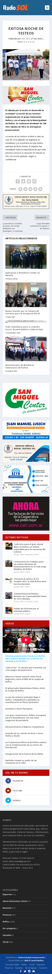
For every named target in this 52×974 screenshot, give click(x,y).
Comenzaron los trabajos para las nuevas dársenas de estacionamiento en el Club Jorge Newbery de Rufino (30, 565)
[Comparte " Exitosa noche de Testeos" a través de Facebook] (18, 181)
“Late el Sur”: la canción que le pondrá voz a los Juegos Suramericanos (25, 668)
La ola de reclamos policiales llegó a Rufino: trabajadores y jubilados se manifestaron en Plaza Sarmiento (22, 699)
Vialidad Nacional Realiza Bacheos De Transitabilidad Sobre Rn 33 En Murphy (30, 596)
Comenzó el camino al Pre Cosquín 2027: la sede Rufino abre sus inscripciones (30, 581)
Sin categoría (9, 928)
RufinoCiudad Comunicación (31, 957)
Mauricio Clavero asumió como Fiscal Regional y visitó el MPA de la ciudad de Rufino (24, 679)
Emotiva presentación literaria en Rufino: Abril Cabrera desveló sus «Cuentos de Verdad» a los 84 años (25, 658)
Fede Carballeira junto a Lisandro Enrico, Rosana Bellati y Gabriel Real (24, 328)
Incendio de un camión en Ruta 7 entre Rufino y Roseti (24, 734)
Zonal (35, 601)
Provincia (29, 601)
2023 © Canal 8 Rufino (34, 960)
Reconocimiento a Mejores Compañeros (24, 727)
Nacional (7, 908)
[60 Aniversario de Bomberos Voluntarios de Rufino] (26, 349)
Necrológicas (31, 968)
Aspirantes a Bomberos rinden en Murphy (22, 274)
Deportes (29, 554)
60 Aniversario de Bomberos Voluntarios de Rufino (19, 366)
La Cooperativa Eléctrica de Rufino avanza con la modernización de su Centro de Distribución (25, 745)
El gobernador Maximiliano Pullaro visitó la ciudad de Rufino (25, 689)
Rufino (20, 41)
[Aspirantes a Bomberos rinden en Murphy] (26, 256)
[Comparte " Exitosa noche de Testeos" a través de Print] (34, 181)
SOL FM (25, 38)
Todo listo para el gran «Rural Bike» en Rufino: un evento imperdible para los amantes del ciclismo (29, 548)
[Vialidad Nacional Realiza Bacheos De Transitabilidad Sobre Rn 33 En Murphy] (8, 595)
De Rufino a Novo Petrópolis (18, 709)
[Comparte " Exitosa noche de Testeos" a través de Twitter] (23, 181)
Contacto (43, 968)
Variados (7, 935)
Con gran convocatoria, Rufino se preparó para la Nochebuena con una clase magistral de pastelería (25, 717)
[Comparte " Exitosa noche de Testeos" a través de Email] (29, 181)
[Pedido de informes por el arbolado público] (8, 610)
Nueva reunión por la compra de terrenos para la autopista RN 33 (22, 312)
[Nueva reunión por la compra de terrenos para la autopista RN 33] (26, 294)
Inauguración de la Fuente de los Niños (24, 754)
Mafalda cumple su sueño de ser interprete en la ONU (21, 761)
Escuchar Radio (12, 964)
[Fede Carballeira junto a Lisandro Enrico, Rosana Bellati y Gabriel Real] (26, 322)
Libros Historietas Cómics (15, 901)
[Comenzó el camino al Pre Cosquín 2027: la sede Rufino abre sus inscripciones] (8, 580)
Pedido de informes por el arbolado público (26, 609)
